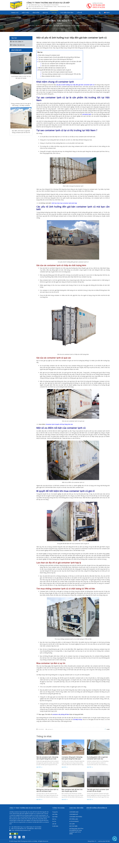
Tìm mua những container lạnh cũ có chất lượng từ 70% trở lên (61, 74)
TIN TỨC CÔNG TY (17, 41)
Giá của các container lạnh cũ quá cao (53, 65)
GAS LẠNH (72, 824)
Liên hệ (79, 12)
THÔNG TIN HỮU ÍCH (46, 25)
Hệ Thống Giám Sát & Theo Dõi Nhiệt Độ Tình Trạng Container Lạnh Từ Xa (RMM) (76, 831)
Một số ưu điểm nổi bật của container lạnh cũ (52, 68)
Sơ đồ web (55, 826)
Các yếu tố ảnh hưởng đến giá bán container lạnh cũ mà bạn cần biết (59, 61)
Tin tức (54, 12)
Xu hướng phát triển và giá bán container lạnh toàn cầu (97, 758)
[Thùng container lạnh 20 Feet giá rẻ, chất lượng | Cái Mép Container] (21, 61)
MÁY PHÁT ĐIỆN (73, 826)
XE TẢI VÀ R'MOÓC (74, 821)
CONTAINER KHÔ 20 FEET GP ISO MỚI (21, 129)
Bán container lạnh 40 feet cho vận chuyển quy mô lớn (72, 790)
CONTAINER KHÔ (73, 814)
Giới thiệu (25, 12)
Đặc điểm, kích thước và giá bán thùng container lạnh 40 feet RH (21, 102)
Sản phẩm (36, 12)
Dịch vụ (45, 12)
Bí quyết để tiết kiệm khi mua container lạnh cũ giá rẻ (54, 70)
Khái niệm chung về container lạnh (49, 55)
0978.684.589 (99, 5)
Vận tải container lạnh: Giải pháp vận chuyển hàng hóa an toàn (47, 758)
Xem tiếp (38, 767)
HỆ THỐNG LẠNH (73, 819)
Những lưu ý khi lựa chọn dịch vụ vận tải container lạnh (47, 790)
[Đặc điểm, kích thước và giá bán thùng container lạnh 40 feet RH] (21, 89)
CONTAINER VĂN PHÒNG (75, 816)
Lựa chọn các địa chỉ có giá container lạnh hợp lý (57, 72)
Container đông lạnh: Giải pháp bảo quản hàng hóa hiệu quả (72, 758)
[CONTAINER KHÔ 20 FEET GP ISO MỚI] (21, 116)
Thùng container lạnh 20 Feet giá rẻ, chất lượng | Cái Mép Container (21, 75)
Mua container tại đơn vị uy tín (51, 76)
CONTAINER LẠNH (73, 812)
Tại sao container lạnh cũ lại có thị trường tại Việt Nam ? (55, 59)
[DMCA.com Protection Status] (13, 833)
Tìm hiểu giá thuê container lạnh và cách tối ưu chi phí (98, 790)
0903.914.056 (99, 7)
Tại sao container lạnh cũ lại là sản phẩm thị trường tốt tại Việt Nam (59, 57)
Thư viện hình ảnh (66, 12)
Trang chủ (14, 12)
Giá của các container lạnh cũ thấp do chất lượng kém (58, 63)
